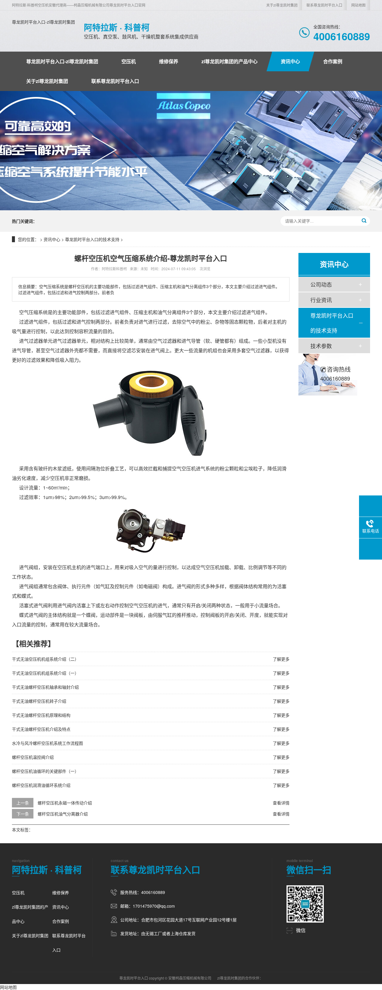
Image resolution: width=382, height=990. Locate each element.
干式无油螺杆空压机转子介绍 (39, 701)
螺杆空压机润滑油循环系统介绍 (41, 785)
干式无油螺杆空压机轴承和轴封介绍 (45, 687)
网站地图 (358, 4)
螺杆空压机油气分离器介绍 (63, 814)
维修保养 (168, 61)
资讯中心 (290, 61)
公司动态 (321, 284)
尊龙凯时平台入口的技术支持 (92, 239)
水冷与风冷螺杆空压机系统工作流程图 (47, 743)
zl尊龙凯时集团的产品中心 (229, 61)
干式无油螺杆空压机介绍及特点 (41, 729)
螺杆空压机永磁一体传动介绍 (65, 803)
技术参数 (321, 346)
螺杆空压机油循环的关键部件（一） (45, 771)
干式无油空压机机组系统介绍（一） (45, 673)
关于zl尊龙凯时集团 (282, 4)
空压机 (128, 61)
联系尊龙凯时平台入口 (324, 4)
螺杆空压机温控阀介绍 (33, 757)
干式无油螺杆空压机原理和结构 (41, 715)
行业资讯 (321, 300)
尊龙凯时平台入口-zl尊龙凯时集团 (43, 22)
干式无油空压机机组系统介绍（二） (45, 659)
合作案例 (332, 61)
